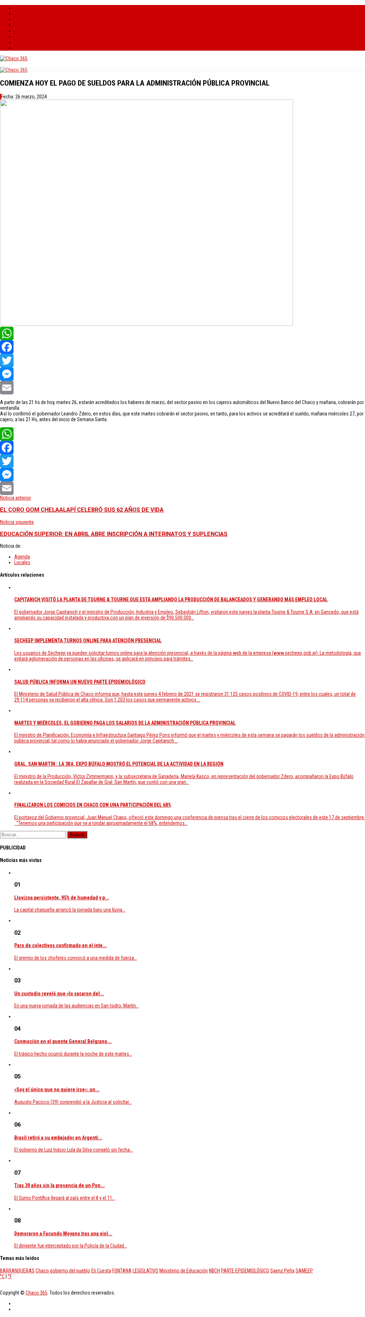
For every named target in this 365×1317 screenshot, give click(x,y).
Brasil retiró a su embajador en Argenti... (58, 1137)
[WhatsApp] (182, 333)
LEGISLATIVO (145, 1270)
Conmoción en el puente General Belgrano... (63, 1041)
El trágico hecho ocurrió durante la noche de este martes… (73, 1054)
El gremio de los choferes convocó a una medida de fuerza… (75, 958)
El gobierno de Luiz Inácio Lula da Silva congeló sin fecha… (73, 1150)
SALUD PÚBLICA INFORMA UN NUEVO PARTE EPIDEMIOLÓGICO (79, 682)
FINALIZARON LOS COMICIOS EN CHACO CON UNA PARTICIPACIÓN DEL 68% (92, 805)
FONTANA (122, 1270)
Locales (22, 13)
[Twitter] (182, 360)
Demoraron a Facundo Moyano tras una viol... (63, 1233)
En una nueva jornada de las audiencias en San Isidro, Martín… (76, 1006)
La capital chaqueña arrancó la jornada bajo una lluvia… (69, 910)
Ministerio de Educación (183, 1270)
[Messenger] (182, 374)
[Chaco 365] (13, 58)
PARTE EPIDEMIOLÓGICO (245, 1270)
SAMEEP (304, 1270)
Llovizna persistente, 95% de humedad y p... (61, 897)
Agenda (22, 557)
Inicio (19, 8)
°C (2, 1276)
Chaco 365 (36, 1293)
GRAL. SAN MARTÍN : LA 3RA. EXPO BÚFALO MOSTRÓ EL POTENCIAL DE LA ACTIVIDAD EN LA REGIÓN (118, 764)
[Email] (182, 387)
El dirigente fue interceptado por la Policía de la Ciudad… (70, 1246)
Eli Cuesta (101, 1270)
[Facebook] (182, 347)
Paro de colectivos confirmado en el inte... (60, 945)
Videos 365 (25, 48)
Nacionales (25, 19)
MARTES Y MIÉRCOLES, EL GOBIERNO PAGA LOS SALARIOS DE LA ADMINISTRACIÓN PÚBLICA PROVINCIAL (125, 723)
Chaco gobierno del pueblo (63, 1270)
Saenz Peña (282, 1270)
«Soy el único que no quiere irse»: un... (56, 1089)
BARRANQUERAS (17, 1270)
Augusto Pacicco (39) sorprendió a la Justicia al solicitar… (73, 1102)
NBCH (214, 1270)
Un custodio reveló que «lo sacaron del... (59, 993)
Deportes (23, 31)
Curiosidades (27, 42)
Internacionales (30, 36)
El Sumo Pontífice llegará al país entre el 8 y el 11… (64, 1198)
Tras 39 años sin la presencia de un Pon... (59, 1185)
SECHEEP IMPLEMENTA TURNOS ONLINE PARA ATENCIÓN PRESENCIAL (87, 640)
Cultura (21, 25)
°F (10, 1276)
